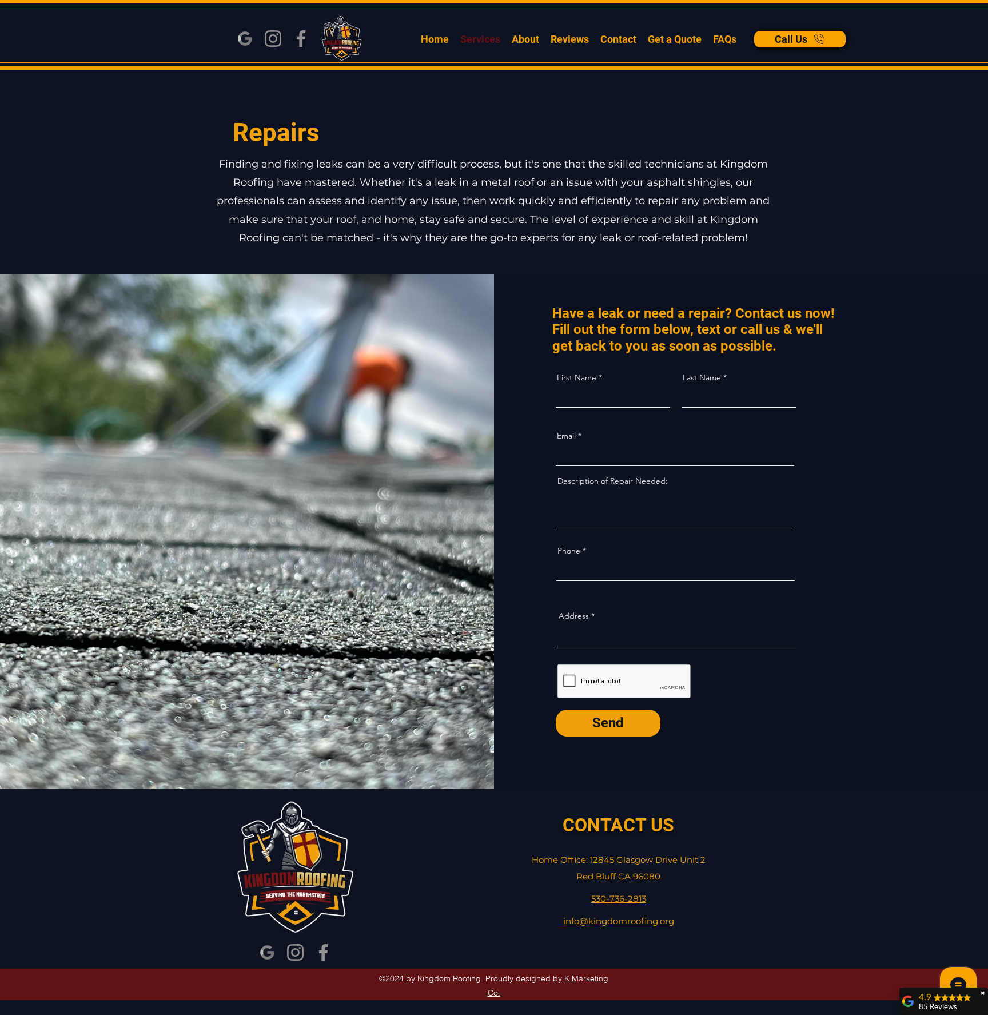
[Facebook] (301, 38)
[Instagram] (273, 38)
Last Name (702, 377)
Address (574, 616)
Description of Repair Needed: (612, 481)
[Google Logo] (245, 38)
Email (566, 436)
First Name (576, 377)
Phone (568, 551)
